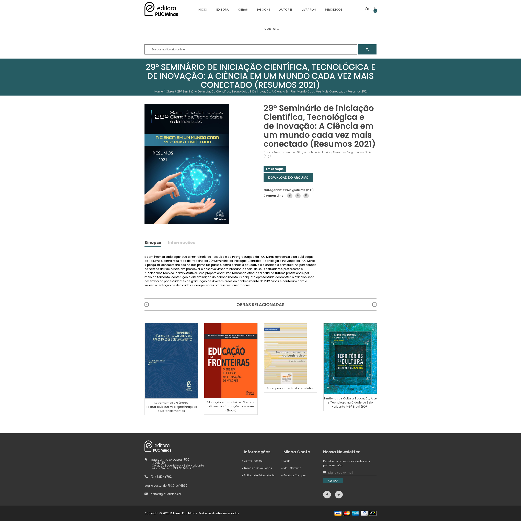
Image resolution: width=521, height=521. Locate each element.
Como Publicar (254, 461)
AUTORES (285, 10)
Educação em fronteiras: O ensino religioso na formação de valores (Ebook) (231, 406)
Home (158, 91)
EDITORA (222, 10)
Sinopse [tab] (152, 242)
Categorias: (273, 190)
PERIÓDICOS (333, 10)
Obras (170, 91)
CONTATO (271, 29)
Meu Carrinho (292, 468)
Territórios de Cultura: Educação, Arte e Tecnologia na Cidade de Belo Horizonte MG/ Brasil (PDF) (350, 402)
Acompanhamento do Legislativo (290, 388)
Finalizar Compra (294, 475)
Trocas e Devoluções (258, 468)
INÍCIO (202, 10)
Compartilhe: (274, 196)
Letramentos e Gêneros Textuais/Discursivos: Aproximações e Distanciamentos (171, 407)
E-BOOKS (263, 10)
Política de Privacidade (259, 475)
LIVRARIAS (309, 10)
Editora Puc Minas (183, 513)
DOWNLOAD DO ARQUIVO (288, 177)
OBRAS (243, 10)
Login (286, 461)
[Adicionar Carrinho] (171, 360)
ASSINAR (333, 480)
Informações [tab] (181, 242)
